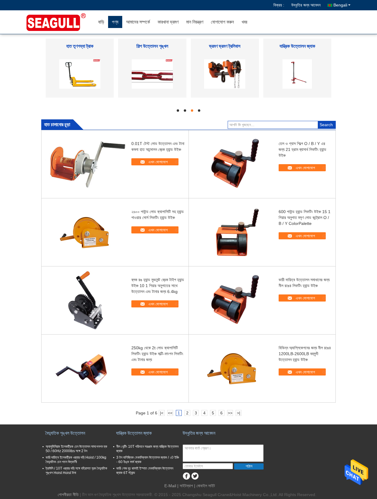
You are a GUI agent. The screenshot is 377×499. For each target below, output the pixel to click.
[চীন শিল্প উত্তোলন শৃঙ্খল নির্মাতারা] (152, 73)
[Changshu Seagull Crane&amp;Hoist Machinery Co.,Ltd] (60, 22)
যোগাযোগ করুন (222, 21)
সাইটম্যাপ (186, 485)
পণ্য (115, 21)
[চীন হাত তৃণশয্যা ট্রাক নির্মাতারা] (79, 73)
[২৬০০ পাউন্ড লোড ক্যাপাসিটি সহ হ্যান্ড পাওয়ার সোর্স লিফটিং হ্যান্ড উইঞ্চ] (85, 232)
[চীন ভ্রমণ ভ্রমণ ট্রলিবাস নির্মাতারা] (224, 73)
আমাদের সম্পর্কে (138, 21)
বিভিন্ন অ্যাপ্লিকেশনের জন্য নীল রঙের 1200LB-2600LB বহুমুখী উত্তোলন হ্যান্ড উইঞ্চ (305, 353)
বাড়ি (101, 21)
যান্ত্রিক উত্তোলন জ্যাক (297, 46)
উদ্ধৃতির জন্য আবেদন (305, 5)
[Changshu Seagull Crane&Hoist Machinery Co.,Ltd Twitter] (195, 476)
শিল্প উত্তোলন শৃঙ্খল (152, 46)
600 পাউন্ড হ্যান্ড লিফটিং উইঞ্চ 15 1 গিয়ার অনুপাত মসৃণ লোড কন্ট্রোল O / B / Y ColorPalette (304, 217)
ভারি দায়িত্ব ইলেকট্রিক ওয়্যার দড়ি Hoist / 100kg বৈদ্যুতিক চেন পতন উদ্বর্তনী (76, 459)
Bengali (340, 5)
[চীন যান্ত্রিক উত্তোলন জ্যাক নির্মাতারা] (297, 73)
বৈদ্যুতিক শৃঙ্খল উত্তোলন (65, 433)
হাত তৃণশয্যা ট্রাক (79, 46)
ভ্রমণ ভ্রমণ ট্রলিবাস (224, 46)
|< (161, 413)
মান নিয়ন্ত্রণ (194, 21)
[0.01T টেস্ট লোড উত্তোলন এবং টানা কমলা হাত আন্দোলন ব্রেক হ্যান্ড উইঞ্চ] (85, 164)
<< (170, 413)
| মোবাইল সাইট (204, 485)
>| (238, 413)
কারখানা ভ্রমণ (168, 21)
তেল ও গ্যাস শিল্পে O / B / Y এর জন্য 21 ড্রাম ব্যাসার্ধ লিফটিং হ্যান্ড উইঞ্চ (302, 149)
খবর (244, 21)
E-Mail (170, 485)
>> (230, 413)
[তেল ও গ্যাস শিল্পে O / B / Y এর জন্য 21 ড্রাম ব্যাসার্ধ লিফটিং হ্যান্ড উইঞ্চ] (233, 164)
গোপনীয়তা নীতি (68, 494)
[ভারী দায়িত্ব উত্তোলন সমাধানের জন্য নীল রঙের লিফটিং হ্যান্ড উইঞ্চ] (233, 300)
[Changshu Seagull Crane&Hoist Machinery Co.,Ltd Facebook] (186, 476)
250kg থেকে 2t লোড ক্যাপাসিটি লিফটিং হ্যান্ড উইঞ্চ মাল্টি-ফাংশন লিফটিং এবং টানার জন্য (157, 353)
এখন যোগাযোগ (158, 162)
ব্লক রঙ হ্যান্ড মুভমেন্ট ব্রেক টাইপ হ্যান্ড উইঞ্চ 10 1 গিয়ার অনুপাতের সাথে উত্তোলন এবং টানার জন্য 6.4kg (157, 285)
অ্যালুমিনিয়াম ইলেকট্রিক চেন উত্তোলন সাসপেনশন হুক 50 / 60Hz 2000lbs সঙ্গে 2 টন (76, 448)
